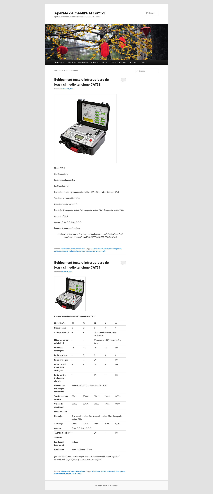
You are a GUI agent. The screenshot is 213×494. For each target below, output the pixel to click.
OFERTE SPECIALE (118, 62)
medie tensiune (74, 251)
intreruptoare (120, 471)
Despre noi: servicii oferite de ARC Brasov (83, 62)
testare (68, 473)
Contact (143, 62)
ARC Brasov (108, 249)
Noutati (104, 62)
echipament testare (61, 251)
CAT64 (103, 471)
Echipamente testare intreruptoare (73, 249)
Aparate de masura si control (79, 13)
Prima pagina (59, 62)
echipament (117, 249)
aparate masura (97, 249)
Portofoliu (133, 62)
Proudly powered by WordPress (106, 485)
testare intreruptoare (87, 251)
